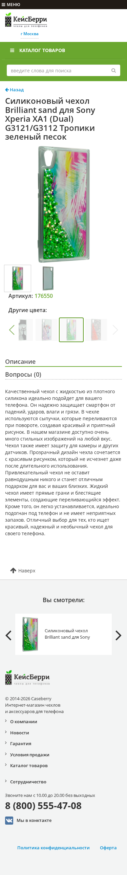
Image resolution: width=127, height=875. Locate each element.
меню (13, 4)
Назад (16, 90)
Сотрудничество (28, 782)
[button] (11, 330)
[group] (21, 329)
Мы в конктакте (34, 820)
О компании (23, 721)
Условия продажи (29, 755)
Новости (19, 733)
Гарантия (20, 743)
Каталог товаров (42, 50)
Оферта (108, 848)
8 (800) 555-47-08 (43, 805)
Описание (20, 361)
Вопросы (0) (23, 374)
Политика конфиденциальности (53, 848)
